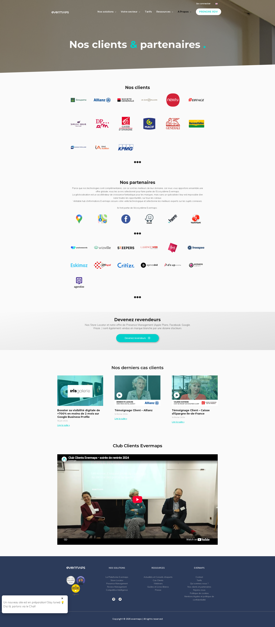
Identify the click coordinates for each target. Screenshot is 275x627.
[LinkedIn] (113, 599)
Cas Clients (158, 580)
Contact (199, 577)
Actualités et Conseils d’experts (158, 577)
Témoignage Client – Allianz (134, 410)
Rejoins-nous (199, 590)
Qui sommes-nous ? (199, 583)
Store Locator (117, 580)
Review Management (117, 587)
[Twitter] (120, 599)
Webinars (158, 583)
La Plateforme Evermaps (117, 577)
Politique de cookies (199, 593)
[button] (62, 598)
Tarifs (199, 580)
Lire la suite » (63, 425)
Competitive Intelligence (117, 590)
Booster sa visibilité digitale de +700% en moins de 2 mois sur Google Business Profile (78, 414)
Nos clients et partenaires (199, 587)
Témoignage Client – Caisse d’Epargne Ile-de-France (191, 412)
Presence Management (117, 583)
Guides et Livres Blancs (158, 587)
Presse (158, 590)
